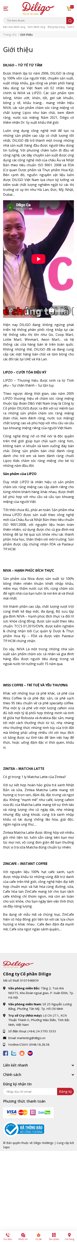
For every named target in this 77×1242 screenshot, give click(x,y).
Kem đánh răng (36, 27)
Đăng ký (65, 1091)
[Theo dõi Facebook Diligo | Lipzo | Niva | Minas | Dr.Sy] (5, 1052)
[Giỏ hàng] (68, 8)
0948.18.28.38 (39, 1044)
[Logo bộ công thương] (23, 1129)
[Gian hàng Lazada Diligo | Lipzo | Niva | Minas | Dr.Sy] (30, 1052)
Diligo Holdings (43, 1143)
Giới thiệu (18, 49)
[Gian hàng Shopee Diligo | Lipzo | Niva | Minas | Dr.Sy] (22, 1052)
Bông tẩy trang (56, 27)
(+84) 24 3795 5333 (42, 1031)
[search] (70, 20)
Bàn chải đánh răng (14, 27)
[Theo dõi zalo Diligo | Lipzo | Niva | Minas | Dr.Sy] (13, 1052)
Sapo (6, 1147)
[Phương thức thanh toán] (28, 1112)
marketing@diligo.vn (31, 1038)
